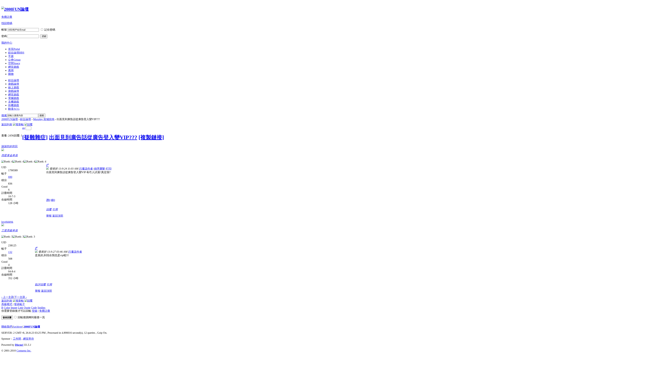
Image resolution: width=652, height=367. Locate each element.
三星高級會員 (9, 230)
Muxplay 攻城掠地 (43, 119)
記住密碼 (49, 29)
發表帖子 (19, 304)
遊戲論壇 (13, 83)
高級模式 (6, 304)
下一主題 (20, 297)
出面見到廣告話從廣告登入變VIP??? (93, 137)
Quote (27, 307)
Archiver (17, 326)
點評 (37, 284)
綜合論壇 (16, 52)
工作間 (17, 338)
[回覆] (28, 124)
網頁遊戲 (13, 66)
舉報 (49, 215)
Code (34, 307)
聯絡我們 (6, 326)
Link (20, 307)
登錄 (34, 310)
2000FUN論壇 (9, 119)
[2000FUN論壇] (15, 9)
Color (7, 307)
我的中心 (6, 42)
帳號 (4, 29)
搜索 (4, 115)
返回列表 (6, 124)
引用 (55, 209)
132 (10, 252)
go (23, 128)
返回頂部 (57, 215)
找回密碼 (6, 23)
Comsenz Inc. (23, 350)
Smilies (41, 307)
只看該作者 (86, 168)
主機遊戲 (13, 101)
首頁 (14, 49)
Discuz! (19, 344)
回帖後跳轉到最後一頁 (31, 317)
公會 (14, 59)
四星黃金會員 (9, 155)
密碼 (4, 36)
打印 (109, 168)
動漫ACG (14, 108)
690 (10, 177)
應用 (11, 70)
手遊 (11, 56)
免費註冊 (6, 16)
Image (14, 307)
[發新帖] (18, 124)
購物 (11, 74)
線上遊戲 (13, 87)
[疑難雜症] (35, 137)
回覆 (49, 209)
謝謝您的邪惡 (9, 146)
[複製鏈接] (151, 137)
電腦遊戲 (13, 98)
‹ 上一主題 (7, 297)
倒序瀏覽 (99, 168)
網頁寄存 (28, 338)
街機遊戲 (13, 105)
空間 (14, 63)
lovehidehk (7, 221)
